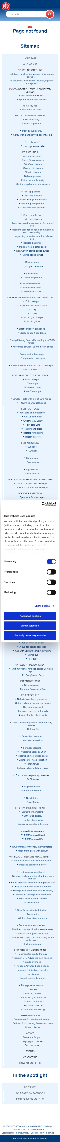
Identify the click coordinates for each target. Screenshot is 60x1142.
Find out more (32, 1045)
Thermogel (32, 383)
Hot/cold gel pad (32, 321)
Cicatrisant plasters (32, 277)
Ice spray (33, 313)
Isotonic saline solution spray (33, 756)
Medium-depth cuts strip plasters (33, 184)
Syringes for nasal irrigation (33, 760)
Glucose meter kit (33, 1001)
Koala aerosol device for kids (33, 711)
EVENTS (30, 1051)
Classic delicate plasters (32, 207)
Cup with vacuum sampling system (33, 651)
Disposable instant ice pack (33, 305)
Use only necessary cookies (30, 635)
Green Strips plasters (33, 160)
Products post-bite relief (32, 146)
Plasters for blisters (33, 433)
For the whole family (32, 820)
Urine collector (32, 1027)
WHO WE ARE (30, 64)
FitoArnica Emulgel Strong (33, 403)
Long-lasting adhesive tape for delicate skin (33, 237)
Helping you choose (32, 1041)
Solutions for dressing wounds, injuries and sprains (33, 82)
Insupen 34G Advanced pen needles (33, 958)
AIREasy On (33, 729)
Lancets (33, 989)
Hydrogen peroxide (33, 266)
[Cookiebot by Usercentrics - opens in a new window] (42, 504)
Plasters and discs (33, 429)
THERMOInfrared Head (33, 835)
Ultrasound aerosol (33, 707)
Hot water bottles (33, 387)
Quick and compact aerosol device (33, 703)
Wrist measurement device (33, 898)
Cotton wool (33, 462)
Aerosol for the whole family (32, 715)
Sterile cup (33, 655)
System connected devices (33, 99)
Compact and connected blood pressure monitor (33, 877)
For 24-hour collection (33, 642)
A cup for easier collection (33, 647)
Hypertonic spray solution (33, 752)
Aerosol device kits (33, 740)
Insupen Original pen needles (33, 970)
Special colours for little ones (33, 824)
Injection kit (33, 473)
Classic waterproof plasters (33, 199)
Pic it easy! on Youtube (30, 1099)
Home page (30, 58)
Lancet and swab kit (33, 1005)
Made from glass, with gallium (33, 851)
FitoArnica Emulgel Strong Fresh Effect (33, 346)
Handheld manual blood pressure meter (33, 929)
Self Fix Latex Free (32, 369)
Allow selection (30, 625)
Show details (42, 605)
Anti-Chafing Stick (33, 416)
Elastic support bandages (33, 333)
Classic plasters (33, 172)
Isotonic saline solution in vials (32, 768)
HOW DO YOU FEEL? (30, 1063)
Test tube (33, 659)
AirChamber (33, 779)
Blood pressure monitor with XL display (33, 890)
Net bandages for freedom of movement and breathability (33, 231)
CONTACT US (30, 1057)
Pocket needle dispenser (33, 978)
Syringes (33, 451)
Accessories (33, 902)
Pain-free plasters (33, 164)
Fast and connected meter (32, 864)
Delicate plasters (32, 176)
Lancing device (33, 993)
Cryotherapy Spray (32, 421)
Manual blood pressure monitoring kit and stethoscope (33, 939)
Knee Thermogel (32, 391)
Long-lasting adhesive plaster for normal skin (33, 224)
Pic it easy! (30, 1087)
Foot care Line (33, 425)
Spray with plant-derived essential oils (32, 135)
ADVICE (30, 1033)
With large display (33, 816)
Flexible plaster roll (32, 243)
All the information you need (33, 918)
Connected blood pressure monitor (33, 894)
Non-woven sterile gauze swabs (32, 251)
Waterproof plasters (33, 168)
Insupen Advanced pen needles (33, 966)
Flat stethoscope (33, 944)
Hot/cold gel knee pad (32, 317)
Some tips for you (32, 1037)
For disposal (33, 974)
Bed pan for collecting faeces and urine (33, 1023)
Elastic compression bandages (33, 487)
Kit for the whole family (32, 180)
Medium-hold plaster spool (32, 247)
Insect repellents (32, 123)
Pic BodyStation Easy (33, 675)
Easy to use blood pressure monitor (33, 886)
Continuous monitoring (33, 1009)
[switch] (51, 571)
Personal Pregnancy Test (33, 689)
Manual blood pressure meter (33, 933)
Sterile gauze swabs (32, 255)
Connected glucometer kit (33, 997)
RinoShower (33, 764)
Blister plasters (33, 437)
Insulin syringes (33, 962)
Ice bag (32, 309)
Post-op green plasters (32, 203)
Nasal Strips (33, 802)
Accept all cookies (30, 616)
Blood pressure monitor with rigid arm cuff (33, 882)
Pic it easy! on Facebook (30, 1093)
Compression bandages (32, 358)
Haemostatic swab (33, 291)
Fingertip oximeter (33, 790)
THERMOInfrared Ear (33, 839)
